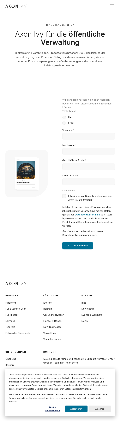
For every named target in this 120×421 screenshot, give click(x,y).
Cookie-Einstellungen (52, 409)
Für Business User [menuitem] (15, 308)
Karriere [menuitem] (9, 365)
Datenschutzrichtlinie (87, 214)
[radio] (88, 117)
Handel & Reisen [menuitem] (52, 320)
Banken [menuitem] (47, 308)
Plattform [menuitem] (10, 302)
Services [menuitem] (10, 320)
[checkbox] (88, 120)
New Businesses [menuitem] (52, 326)
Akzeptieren (76, 409)
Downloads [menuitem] (87, 308)
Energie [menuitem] (47, 302)
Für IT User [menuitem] (11, 314)
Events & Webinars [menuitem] (91, 314)
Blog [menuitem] (83, 302)
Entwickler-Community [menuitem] (17, 333)
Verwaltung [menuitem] (49, 333)
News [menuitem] (84, 320)
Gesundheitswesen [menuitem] (53, 314)
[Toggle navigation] (112, 6)
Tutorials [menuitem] (10, 326)
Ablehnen (99, 409)
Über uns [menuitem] (10, 358)
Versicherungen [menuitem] (52, 339)
